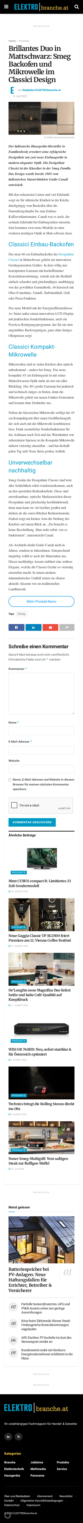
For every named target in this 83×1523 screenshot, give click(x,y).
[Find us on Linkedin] (8, 1436)
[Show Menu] (6, 7)
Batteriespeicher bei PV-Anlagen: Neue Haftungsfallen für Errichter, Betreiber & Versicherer (30, 1280)
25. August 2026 (19, 891)
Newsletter (66, 1496)
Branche (10, 1462)
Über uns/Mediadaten (17, 1496)
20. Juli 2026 (17, 1168)
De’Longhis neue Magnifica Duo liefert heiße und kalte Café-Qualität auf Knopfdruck (40, 995)
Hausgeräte (12, 1475)
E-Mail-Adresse (20, 741)
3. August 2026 (18, 1114)
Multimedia (38, 1469)
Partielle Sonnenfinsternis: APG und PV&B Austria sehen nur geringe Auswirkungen (45, 1308)
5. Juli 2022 (20, 96)
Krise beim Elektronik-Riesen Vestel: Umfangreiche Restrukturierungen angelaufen (45, 1325)
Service (62, 1469)
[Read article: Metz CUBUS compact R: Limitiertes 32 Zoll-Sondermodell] (41, 860)
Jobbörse (36, 1462)
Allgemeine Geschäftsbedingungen (41, 1501)
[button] (7, 1515)
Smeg (21, 614)
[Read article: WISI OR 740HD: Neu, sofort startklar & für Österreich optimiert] (41, 1028)
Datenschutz (12, 1505)
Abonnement (45, 1496)
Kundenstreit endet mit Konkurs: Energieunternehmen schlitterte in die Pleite (47, 1354)
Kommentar (18, 669)
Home (12, 41)
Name (14, 722)
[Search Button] (76, 7)
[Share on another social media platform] (66, 627)
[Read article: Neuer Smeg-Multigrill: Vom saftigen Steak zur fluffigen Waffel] (41, 1137)
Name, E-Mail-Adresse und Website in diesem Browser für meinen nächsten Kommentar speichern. (43, 784)
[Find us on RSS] (18, 1436)
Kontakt (9, 1501)
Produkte (24, 41)
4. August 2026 (18, 1059)
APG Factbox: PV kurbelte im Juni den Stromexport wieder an (46, 1340)
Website (14, 761)
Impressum (33, 1505)
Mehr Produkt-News (41, 601)
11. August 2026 (19, 1005)
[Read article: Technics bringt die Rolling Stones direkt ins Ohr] (41, 1083)
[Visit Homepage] (41, 7)
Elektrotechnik (14, 1469)
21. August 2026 (19, 946)
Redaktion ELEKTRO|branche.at (42, 90)
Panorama (37, 1475)
